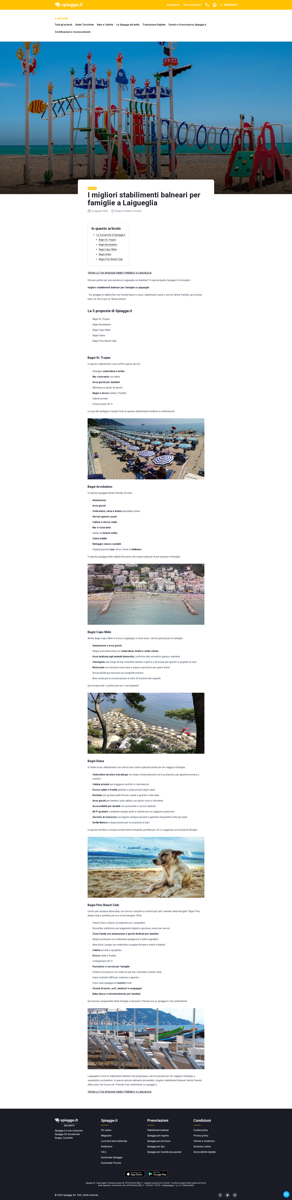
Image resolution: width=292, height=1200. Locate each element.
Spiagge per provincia (158, 1141)
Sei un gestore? (192, 4)
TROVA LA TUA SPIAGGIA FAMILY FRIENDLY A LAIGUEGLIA (119, 272)
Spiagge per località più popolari (164, 1152)
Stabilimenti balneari (158, 1130)
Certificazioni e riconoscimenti (72, 32)
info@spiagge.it (168, 1185)
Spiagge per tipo (156, 1146)
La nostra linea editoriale (114, 1141)
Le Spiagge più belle (127, 24)
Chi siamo (106, 1130)
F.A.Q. (104, 1152)
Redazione (106, 1146)
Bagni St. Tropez (107, 239)
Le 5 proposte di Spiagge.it (110, 234)
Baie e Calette (105, 24)
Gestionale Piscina (111, 1162)
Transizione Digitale (154, 24)
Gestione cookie (202, 1146)
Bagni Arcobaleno (108, 244)
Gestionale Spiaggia (111, 1157)
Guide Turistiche (84, 24)
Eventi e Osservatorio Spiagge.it (187, 24)
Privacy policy (200, 1135)
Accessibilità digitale (204, 1152)
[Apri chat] (286, 1194)
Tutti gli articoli (63, 24)
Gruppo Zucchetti (64, 1137)
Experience (173, 4)
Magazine (106, 1135)
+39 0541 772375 (152, 1185)
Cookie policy (200, 1130)
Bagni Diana (105, 254)
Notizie (92, 188)
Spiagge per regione (158, 1135)
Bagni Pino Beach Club (111, 259)
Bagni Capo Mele (108, 249)
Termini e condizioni (204, 1141)
